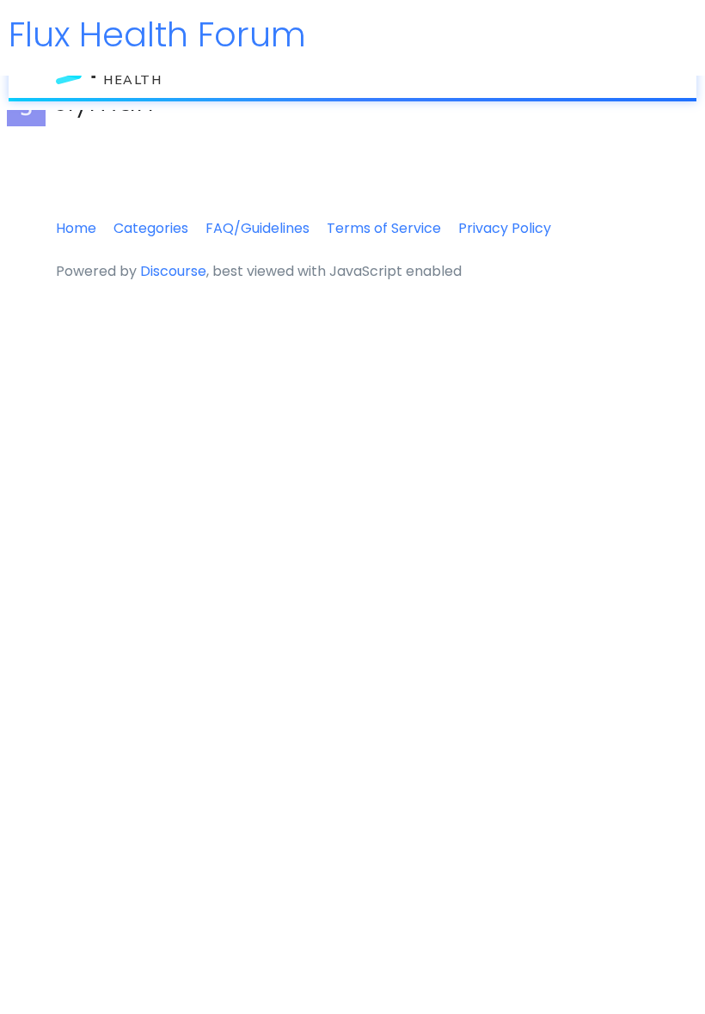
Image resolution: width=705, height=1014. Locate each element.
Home (76, 228)
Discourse (173, 271)
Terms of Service (384, 228)
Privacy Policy (504, 228)
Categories (150, 228)
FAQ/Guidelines (257, 228)
